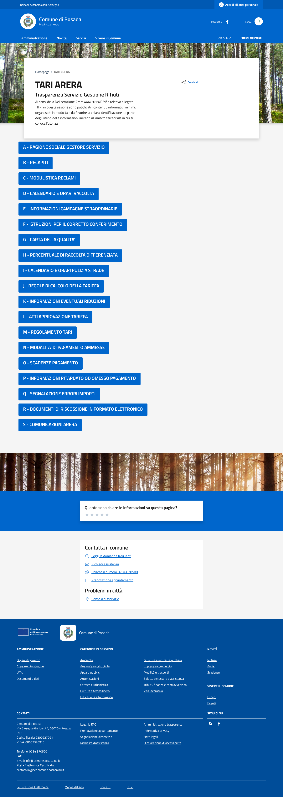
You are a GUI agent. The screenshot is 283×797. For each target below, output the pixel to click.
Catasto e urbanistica (94, 684)
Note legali (151, 736)
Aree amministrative (30, 666)
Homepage (42, 72)
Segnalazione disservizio (96, 736)
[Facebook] (226, 21)
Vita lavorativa (153, 691)
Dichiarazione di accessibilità (162, 743)
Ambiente (86, 660)
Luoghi (211, 697)
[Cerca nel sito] (259, 21)
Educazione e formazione (96, 697)
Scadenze (213, 672)
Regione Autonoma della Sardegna (39, 5)
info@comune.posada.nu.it (42, 760)
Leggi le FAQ (88, 724)
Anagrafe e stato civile (95, 666)
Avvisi (211, 666)
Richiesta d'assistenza (94, 743)
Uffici (20, 672)
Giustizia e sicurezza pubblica (163, 660)
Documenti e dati (28, 678)
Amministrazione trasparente (163, 724)
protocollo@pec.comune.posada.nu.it (40, 770)
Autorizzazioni (89, 678)
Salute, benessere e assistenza (164, 678)
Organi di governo (28, 660)
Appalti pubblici (90, 672)
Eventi (211, 703)
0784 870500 (38, 751)
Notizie (212, 660)
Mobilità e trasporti (156, 672)
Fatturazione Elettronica (33, 787)
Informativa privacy (156, 730)
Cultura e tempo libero (95, 691)
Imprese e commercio (158, 666)
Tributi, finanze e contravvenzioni (166, 684)
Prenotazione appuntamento (99, 730)
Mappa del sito (74, 787)
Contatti (105, 787)
